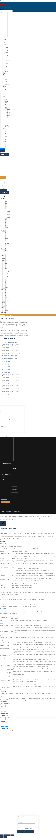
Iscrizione (5, 73)
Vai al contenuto (3, 0)
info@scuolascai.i (3, 3)
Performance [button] (2, 589)
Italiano (4, 248)
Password (3, 708)
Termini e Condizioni (14, 492)
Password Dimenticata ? (29, 828)
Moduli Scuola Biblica (6, 51)
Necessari (3, 541)
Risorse (4, 74)
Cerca (1, 9)
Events (4, 241)
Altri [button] (1, 595)
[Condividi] (8, 835)
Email (2, 706)
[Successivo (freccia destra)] (5, 837)
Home (4, 39)
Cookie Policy (14, 489)
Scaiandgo (7, 84)
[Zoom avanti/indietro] (1, 835)
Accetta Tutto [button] (12, 519)
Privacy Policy (14, 486)
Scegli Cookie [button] (2, 519)
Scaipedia (7, 82)
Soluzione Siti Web (17, 511)
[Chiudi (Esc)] (12, 835)
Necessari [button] (2, 539)
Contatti (4, 86)
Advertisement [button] (3, 608)
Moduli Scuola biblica (6, 206)
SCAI (4, 41)
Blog (6, 81)
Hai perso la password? (5, 715)
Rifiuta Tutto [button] (8, 519)
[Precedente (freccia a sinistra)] (1, 837)
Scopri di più (26, 518)
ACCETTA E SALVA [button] (4, 701)
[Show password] (31, 825)
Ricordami (4, 711)
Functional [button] (2, 689)
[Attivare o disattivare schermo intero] (5, 835)
